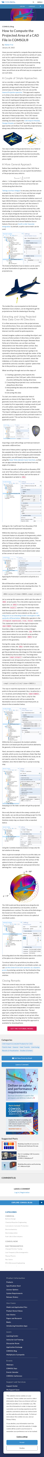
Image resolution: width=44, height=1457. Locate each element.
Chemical (9, 1216)
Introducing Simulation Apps (16, 1326)
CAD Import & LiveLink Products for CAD (17, 1044)
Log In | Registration (21, 1192)
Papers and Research (14, 1318)
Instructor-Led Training (14, 1340)
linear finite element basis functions (22, 460)
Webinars (9, 1365)
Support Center (12, 1386)
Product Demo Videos (14, 1311)
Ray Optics (9, 1259)
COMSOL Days (11, 1368)
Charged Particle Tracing (13, 1249)
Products (9, 1282)
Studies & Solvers (26, 1051)
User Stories (10, 1315)
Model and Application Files (16, 1307)
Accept (22, 1442)
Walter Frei (9, 45)
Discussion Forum (12, 1343)
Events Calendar (12, 1372)
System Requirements (14, 1293)
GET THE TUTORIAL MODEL (22, 1028)
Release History (12, 1297)
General (15, 1047)
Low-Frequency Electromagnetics (16, 1252)
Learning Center (12, 1336)
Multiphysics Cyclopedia (15, 1355)
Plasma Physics (10, 1256)
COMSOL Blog (8, 26)
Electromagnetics (14, 1246)
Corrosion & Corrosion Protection (16, 1226)
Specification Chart (13, 1286)
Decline (22, 1448)
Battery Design (10, 1219)
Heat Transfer (25, 1047)
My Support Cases (13, 1390)
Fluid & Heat (6, 1047)
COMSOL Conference (14, 1376)
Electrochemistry (11, 1229)
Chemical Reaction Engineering (15, 1222)
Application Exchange (14, 1347)
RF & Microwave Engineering (15, 1263)
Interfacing (35, 1047)
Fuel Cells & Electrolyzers (14, 1236)
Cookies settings (22, 1437)
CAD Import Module (32, 121)
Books (8, 1322)
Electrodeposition (11, 1233)
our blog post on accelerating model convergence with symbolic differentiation (21, 615)
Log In (22, 6)
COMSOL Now (11, 1241)
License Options (12, 1289)
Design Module (8, 123)
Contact (32, 6)
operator (12, 92)
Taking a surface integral (11, 190)
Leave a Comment (22, 1064)
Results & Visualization (10, 1051)
